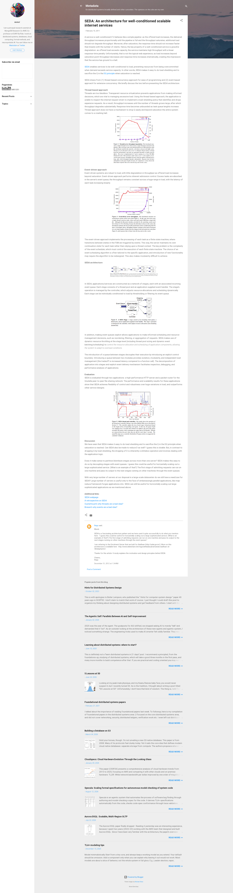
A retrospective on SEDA (96, 500)
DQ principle (109, 73)
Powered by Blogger (135, 877)
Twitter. (22, 45)
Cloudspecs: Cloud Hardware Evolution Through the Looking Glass (118, 759)
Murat (17, 22)
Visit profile (17, 50)
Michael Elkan (139, 882)
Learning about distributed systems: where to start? (111, 645)
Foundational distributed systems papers (105, 702)
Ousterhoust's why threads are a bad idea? (104, 504)
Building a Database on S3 (98, 730)
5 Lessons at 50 (92, 673)
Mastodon (13, 45)
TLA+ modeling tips (94, 845)
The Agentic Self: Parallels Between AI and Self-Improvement (115, 616)
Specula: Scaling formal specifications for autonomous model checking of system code (129, 788)
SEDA (87, 66)
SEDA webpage (91, 497)
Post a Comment (94, 569)
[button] (181, 21)
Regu (96, 525)
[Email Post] (90, 516)
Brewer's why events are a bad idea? (101, 507)
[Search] (186, 6)
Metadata (92, 6)
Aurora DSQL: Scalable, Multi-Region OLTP (106, 816)
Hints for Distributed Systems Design (103, 587)
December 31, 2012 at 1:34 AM (106, 563)
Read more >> (176, 608)
